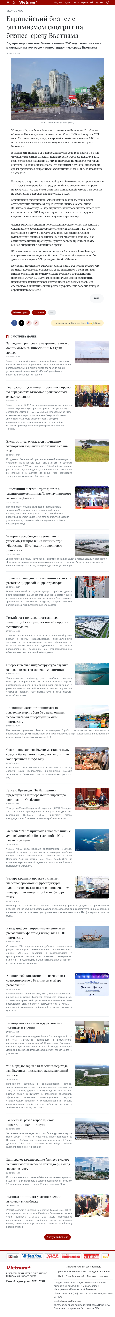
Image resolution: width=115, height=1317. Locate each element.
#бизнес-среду (20, 312)
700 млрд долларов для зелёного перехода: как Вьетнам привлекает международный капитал (37, 1070)
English (67, 2)
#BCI (52, 312)
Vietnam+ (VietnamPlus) (28, 2)
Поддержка (95, 1271)
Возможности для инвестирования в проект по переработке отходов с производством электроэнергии (39, 392)
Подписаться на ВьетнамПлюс (70, 323)
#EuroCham (38, 312)
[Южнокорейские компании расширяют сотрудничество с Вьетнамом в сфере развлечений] (92, 984)
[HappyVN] (96, 1256)
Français (75, 2)
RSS (84, 1271)
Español (84, 2)
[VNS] (17, 1256)
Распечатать (29, 323)
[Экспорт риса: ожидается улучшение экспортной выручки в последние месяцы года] (92, 450)
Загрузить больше (57, 1237)
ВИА (60, 1276)
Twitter (21, 323)
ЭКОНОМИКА (14, 10)
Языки (107, 1271)
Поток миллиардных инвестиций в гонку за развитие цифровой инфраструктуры (38, 580)
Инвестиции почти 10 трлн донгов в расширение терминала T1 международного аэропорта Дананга (38, 493)
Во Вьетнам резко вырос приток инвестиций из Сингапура (30, 1122)
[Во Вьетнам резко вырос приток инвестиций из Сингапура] (92, 1129)
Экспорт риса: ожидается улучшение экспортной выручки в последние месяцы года (37, 446)
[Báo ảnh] (77, 1256)
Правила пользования (68, 1271)
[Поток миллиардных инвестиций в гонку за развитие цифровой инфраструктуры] (92, 587)
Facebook (14, 323)
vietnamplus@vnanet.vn (71, 1300)
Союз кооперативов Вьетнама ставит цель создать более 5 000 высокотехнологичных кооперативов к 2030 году (38, 754)
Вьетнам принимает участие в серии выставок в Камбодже (33, 1198)
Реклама (91, 1276)
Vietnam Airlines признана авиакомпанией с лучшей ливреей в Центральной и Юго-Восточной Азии (38, 835)
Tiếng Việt (57, 2)
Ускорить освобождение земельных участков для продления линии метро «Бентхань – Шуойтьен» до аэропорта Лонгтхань (34, 543)
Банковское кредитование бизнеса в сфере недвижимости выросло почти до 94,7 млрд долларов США (38, 1164)
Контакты (104, 1276)
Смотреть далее (23, 336)
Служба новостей (75, 1276)
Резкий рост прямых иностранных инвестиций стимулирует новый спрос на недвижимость (37, 622)
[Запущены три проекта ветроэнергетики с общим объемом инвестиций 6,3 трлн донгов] (92, 352)
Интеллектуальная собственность (83, 1266)
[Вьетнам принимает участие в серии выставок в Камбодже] (92, 1205)
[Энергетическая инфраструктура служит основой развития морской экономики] (92, 674)
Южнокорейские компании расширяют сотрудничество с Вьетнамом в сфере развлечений (35, 980)
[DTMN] (57, 1256)
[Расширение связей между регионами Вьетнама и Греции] (92, 1032)
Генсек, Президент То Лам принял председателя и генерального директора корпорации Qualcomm (36, 795)
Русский (99, 2)
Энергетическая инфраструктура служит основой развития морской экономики (37, 667)
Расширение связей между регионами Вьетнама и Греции (34, 1025)
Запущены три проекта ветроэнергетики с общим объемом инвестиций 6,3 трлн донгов (37, 348)
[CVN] (38, 1256)
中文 (92, 2)
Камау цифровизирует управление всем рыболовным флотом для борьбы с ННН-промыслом (36, 933)
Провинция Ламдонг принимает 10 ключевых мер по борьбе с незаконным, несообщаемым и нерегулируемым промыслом (35, 714)
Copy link (36, 323)
